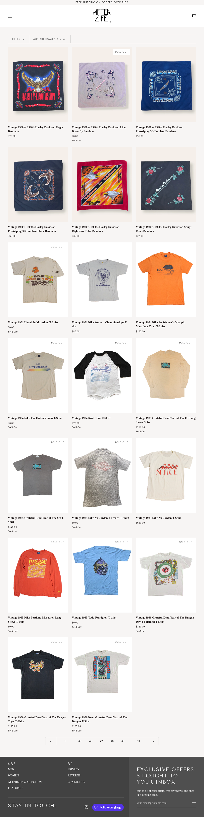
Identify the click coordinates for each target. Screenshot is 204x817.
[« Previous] (50, 741)
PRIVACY (73, 769)
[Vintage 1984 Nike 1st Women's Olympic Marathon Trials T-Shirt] (166, 279)
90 (138, 741)
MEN (11, 769)
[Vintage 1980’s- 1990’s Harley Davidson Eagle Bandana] (38, 84)
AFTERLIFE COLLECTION (25, 781)
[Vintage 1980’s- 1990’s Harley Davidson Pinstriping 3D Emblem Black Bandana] (38, 184)
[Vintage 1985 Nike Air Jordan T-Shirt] (166, 475)
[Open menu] (14, 16)
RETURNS (74, 775)
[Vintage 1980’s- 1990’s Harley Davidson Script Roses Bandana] (166, 184)
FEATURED (15, 788)
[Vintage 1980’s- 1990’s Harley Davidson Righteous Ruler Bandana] (102, 184)
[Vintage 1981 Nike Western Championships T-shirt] (102, 279)
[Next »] (153, 741)
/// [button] (70, 763)
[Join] (192, 802)
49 (123, 741)
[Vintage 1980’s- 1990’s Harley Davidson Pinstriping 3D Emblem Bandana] (166, 84)
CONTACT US (76, 781)
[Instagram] (86, 807)
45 (79, 741)
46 (90, 741)
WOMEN (13, 775)
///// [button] (11, 763)
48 (112, 741)
